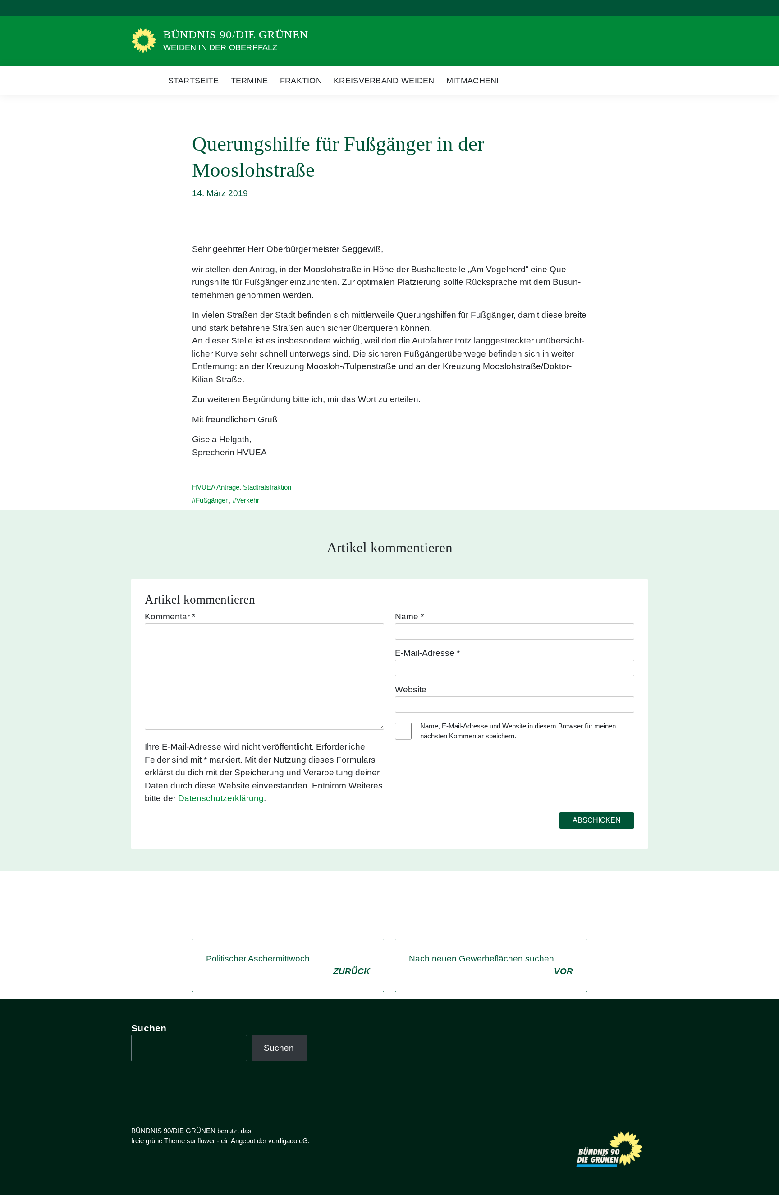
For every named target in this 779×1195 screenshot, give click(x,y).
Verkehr (247, 500)
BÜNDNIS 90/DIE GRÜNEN (235, 34)
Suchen (149, 1028)
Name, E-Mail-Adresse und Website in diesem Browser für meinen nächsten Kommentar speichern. (518, 731)
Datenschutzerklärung (221, 798)
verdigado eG (288, 1141)
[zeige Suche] (633, 8)
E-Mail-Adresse (427, 653)
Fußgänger (212, 500)
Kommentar (170, 616)
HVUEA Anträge (215, 487)
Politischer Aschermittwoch (288, 965)
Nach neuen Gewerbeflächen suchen (491, 965)
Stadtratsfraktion (267, 487)
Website (410, 689)
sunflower (201, 1141)
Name (409, 616)
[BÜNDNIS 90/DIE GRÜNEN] (143, 40)
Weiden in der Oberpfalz (220, 47)
